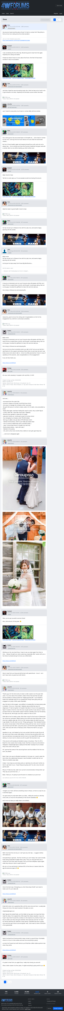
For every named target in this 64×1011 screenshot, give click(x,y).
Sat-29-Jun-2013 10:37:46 (13, 26)
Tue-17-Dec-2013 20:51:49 (13, 311)
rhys (8, 83)
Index (3, 13)
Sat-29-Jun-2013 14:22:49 (13, 169)
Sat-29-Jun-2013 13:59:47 (13, 132)
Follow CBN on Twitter (30, 78)
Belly (8, 130)
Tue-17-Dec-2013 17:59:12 (13, 277)
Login (60, 13)
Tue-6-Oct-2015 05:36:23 (13, 441)
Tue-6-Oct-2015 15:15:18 (13, 612)
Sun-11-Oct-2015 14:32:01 (13, 956)
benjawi (9, 45)
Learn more (27, 1009)
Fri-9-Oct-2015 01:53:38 (13, 688)
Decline (49, 1008)
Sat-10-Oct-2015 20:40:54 (13, 932)
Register (56, 13)
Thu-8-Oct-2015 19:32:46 (13, 646)
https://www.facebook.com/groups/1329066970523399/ (16, 40)
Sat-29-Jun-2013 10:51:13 (13, 47)
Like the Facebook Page (18, 78)
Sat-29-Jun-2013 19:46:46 (13, 222)
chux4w (9, 104)
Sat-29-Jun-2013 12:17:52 (13, 84)
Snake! (9, 330)
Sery (8, 25)
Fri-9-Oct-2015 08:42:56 (13, 785)
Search (12, 13)
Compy (9, 368)
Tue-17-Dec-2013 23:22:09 (13, 369)
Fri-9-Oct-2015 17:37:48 (13, 847)
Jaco (8, 249)
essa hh (9, 391)
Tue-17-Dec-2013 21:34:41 (13, 332)
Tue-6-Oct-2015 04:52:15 (13, 392)
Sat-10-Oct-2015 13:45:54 (13, 900)
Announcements (45, 19)
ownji (37, 992)
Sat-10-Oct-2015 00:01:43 (13, 881)
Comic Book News (7, 78)
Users (7, 13)
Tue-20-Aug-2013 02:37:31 (13, 251)
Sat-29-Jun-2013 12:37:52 (13, 105)
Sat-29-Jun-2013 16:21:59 (13, 203)
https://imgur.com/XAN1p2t (9, 362)
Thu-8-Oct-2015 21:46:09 (13, 667)
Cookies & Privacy (51, 1001)
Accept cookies (58, 1008)
